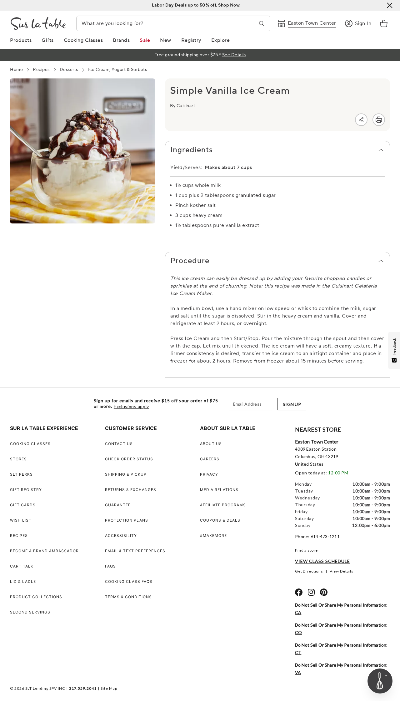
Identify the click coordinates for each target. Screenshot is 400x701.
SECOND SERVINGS (30, 612)
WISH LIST (21, 520)
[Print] (378, 119)
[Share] (361, 119)
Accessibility (121, 535)
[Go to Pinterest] (324, 592)
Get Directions (309, 571)
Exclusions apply (131, 406)
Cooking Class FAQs (128, 581)
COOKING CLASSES (30, 443)
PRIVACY (209, 474)
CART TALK (21, 566)
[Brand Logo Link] (38, 23)
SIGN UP (292, 404)
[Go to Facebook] (298, 592)
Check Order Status (129, 459)
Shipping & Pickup (126, 474)
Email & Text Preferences (135, 550)
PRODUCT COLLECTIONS (36, 596)
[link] (384, 23)
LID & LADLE (23, 581)
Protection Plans (126, 520)
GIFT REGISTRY (26, 489)
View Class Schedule (322, 561)
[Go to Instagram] (311, 592)
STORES (18, 459)
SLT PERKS (21, 474)
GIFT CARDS (23, 505)
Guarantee (118, 505)
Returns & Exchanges (130, 489)
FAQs (110, 566)
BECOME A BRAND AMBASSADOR (44, 550)
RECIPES (19, 535)
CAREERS (209, 459)
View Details (341, 571)
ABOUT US (211, 443)
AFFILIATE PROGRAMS (223, 505)
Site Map (109, 688)
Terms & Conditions (128, 596)
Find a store (306, 550)
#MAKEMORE (213, 535)
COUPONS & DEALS (220, 520)
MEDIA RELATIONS (219, 489)
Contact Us (119, 443)
